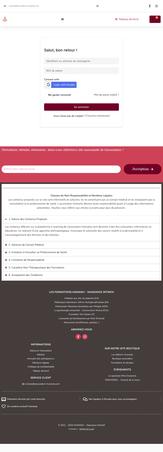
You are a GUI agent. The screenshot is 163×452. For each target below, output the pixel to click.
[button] (98, 6)
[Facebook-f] (78, 336)
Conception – (81, 429)
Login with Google (64, 84)
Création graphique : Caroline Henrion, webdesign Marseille (81, 433)
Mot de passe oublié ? (106, 95)
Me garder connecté (59, 94)
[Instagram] (85, 336)
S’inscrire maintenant (97, 116)
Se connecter (81, 107)
